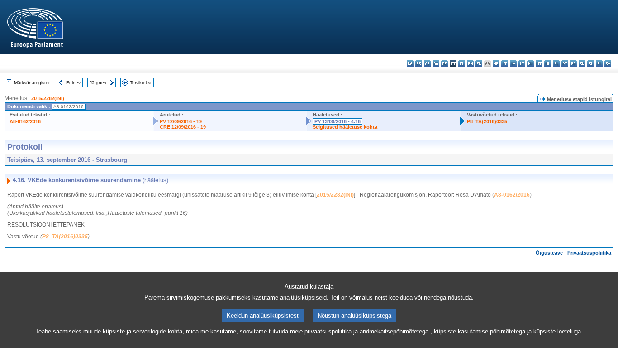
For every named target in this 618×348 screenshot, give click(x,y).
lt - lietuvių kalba (521, 63)
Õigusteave (549, 253)
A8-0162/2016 (25, 121)
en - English (470, 63)
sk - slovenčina (582, 63)
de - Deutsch (444, 63)
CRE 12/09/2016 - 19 (183, 127)
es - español (418, 63)
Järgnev (98, 82)
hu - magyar (530, 63)
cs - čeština (427, 63)
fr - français (478, 63)
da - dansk (436, 63)
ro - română (573, 63)
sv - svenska (607, 63)
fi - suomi (599, 63)
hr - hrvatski (496, 63)
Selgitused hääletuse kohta (345, 127)
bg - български (410, 63)
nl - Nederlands (547, 63)
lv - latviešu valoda (513, 63)
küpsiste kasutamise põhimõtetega (479, 331)
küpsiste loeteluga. (558, 331)
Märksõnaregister (32, 82)
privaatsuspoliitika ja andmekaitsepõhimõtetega (366, 331)
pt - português (564, 63)
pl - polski (556, 63)
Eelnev (73, 82)
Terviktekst (141, 82)
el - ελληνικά (461, 63)
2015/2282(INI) (47, 98)
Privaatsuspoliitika (589, 253)
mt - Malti (539, 63)
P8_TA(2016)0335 (487, 121)
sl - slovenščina (590, 63)
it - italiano (504, 63)
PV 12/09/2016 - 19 (181, 121)
